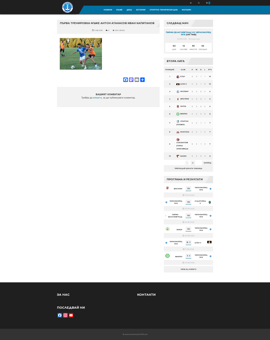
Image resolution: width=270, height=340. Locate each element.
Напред (207, 163)
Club (183, 70)
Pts (210, 70)
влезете (97, 97)
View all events (188, 269)
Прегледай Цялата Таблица (188, 168)
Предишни (171, 163)
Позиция (169, 70)
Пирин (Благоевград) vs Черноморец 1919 (188, 33)
